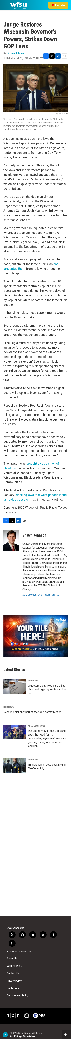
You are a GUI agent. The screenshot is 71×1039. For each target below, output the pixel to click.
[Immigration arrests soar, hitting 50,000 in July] (14, 765)
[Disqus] (35, 870)
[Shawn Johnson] (11, 540)
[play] (5, 1034)
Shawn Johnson (16, 53)
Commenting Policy (17, 995)
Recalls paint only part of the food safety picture (32, 712)
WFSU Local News (36, 725)
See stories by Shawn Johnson (41, 594)
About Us (12, 958)
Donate (60, 5)
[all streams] (66, 1034)
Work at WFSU (14, 966)
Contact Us (13, 973)
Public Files (13, 988)
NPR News (33, 680)
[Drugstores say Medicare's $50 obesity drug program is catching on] (14, 686)
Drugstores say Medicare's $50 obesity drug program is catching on (47, 689)
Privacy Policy (14, 980)
